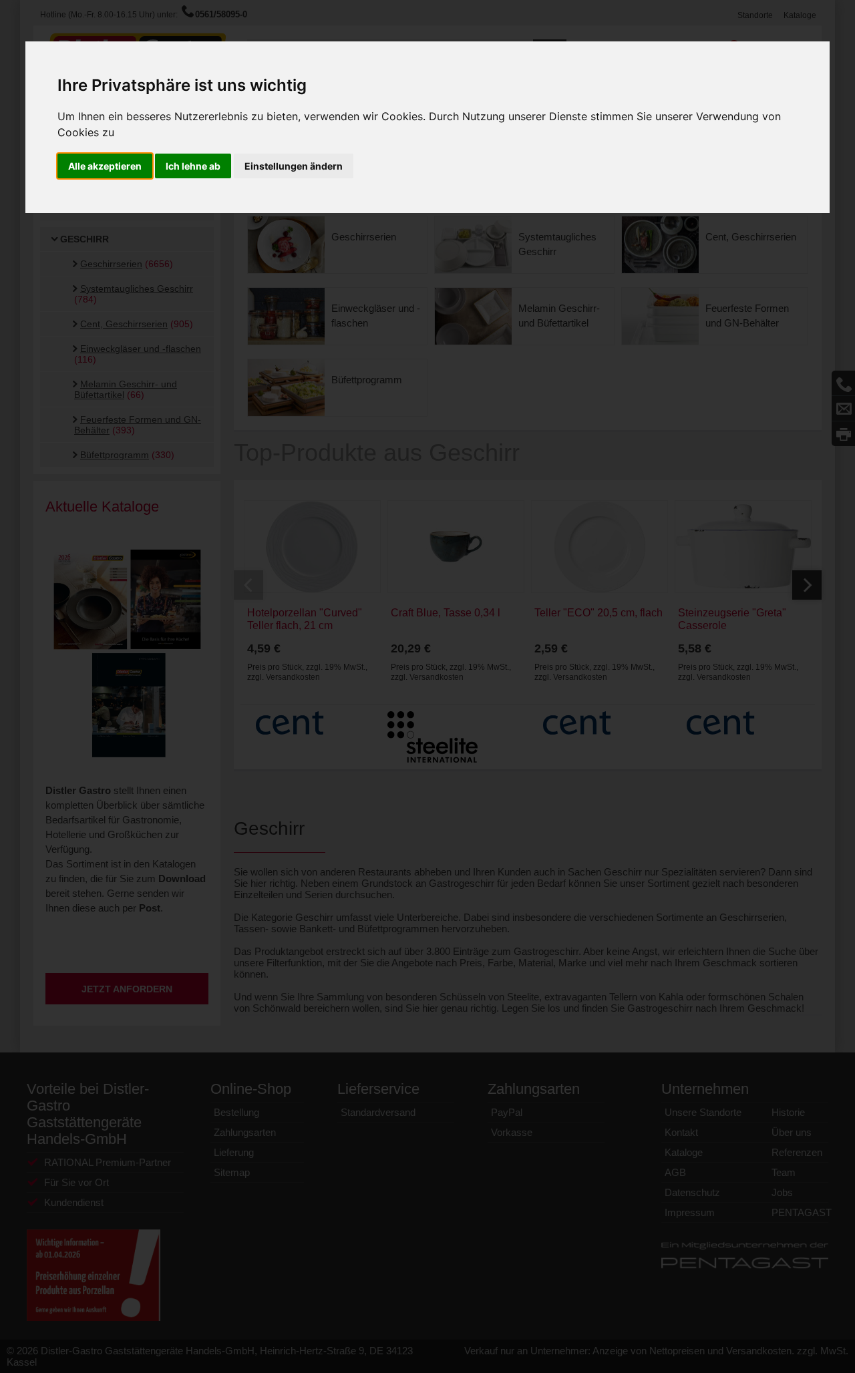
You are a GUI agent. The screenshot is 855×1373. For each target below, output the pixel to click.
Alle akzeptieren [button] (105, 166)
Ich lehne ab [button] (193, 166)
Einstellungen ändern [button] (293, 166)
